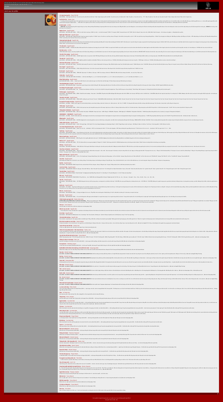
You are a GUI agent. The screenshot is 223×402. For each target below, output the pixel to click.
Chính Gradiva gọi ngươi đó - (66, 199)
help (43, 2)
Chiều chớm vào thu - (64, 122)
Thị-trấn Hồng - (63, 171)
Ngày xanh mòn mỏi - (64, 154)
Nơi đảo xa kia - (63, 50)
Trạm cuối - (62, 260)
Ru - (60, 277)
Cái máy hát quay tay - (65, 353)
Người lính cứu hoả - (64, 372)
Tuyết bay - (62, 131)
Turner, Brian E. (68, 204)
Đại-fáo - (61, 163)
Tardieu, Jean (71, 19)
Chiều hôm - (62, 75)
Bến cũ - (61, 190)
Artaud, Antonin (80, 221)
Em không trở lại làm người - (66, 87)
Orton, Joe (76, 239)
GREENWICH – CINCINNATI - (66, 114)
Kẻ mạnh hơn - (63, 243)
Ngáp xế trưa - (63, 30)
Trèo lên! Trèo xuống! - (65, 54)
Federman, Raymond (74, 333)
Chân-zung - (62, 105)
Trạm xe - (61, 324)
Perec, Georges (70, 296)
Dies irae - (62, 388)
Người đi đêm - (63, 301)
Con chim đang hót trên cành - (67, 126)
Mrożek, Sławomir (86, 366)
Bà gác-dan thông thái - (65, 316)
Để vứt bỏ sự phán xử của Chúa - (67, 221)
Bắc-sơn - (62, 175)
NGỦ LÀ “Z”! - (63, 140)
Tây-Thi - (61, 179)
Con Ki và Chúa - (63, 167)
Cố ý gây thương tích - (65, 15)
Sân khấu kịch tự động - (65, 345)
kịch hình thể (7, 4)
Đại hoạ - (61, 256)
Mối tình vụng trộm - (64, 380)
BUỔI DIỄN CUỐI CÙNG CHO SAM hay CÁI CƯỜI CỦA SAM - (74, 248)
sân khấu (6, 6)
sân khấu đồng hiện (14, 4)
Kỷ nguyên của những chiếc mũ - (67, 358)
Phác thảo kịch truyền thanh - (66, 282)
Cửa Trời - (62, 158)
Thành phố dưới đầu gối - (65, 40)
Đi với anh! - (62, 71)
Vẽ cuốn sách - (63, 46)
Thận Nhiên (79, 358)
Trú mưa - (62, 306)
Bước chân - (62, 273)
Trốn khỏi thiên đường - (65, 217)
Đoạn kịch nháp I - (64, 349)
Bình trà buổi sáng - (64, 136)
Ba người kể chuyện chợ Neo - (67, 101)
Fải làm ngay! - (63, 92)
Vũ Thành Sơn (66, 292)
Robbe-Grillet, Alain (78, 199)
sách (27, 2)
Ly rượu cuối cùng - (64, 287)
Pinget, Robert (74, 316)
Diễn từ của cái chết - (64, 209)
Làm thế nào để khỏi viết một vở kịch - (69, 235)
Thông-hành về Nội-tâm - (65, 110)
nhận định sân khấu (23, 4)
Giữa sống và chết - (64, 310)
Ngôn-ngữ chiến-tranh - (65, 34)
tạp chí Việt (31, 2)
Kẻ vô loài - (62, 213)
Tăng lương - (62, 296)
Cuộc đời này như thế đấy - (66, 225)
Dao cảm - (62, 195)
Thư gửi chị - (62, 58)
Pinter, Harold (73, 287)
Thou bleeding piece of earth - (66, 83)
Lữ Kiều (69, 25)
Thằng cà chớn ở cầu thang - (66, 239)
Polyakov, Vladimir (74, 372)
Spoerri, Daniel (75, 345)
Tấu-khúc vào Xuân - (64, 97)
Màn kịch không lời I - (64, 337)
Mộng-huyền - (62, 118)
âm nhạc (14, 2)
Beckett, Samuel (68, 252)
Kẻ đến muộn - (63, 25)
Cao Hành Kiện (71, 301)
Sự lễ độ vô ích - (63, 19)
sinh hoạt (6, 2)
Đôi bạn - (61, 144)
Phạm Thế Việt (74, 15)
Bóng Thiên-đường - (64, 79)
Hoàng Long (76, 225)
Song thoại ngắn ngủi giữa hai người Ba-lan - (70, 366)
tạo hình (23, 2)
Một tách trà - (62, 376)
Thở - (60, 268)
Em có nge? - (62, 66)
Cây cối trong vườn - (64, 362)
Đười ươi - (62, 185)
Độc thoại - (62, 264)
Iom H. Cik (72, 362)
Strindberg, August (71, 243)
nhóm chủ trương (37, 2)
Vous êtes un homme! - (65, 149)
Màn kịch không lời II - (64, 328)
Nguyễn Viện (75, 40)
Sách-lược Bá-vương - (65, 62)
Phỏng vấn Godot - (64, 333)
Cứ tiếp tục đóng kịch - (65, 384)
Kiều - (61, 292)
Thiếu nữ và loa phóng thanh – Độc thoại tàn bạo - (71, 229)
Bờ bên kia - (62, 320)
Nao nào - (61, 252)
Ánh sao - (61, 204)
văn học (10, 2)
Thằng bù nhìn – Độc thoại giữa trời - (68, 341)
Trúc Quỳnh (68, 388)
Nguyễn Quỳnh (70, 30)
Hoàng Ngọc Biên (94, 248)
